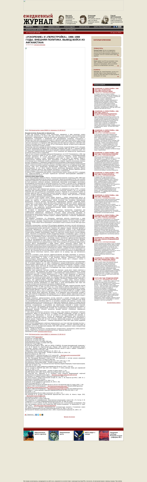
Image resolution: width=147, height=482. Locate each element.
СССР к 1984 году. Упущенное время (106, 278)
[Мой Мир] (42, 414)
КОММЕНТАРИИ (53, 27)
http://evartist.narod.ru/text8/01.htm (36, 396)
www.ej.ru (29, 26)
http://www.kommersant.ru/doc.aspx (57, 386)
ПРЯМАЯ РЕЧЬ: (98, 48)
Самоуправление (54, 29)
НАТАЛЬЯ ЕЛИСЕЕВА (39, 44)
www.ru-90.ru (38, 337)
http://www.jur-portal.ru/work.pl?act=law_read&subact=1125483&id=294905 (47, 387)
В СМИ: (96, 59)
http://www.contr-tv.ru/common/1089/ (70, 355)
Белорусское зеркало (34, 29)
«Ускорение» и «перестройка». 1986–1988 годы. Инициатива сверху (106, 258)
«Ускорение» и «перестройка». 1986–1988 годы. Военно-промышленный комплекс (106, 239)
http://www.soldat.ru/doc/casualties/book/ (45, 405)
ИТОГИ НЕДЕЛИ (69, 27)
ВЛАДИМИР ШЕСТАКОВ (110, 279)
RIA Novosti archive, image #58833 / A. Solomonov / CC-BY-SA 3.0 (47, 130)
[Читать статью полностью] (106, 55)
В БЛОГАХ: (97, 69)
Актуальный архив (33, 33)
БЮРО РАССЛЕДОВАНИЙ (102, 27)
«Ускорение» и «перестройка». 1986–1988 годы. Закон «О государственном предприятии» (106, 113)
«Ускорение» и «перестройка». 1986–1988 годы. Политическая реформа (106, 153)
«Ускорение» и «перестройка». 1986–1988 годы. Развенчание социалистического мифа (106, 90)
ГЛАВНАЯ (41, 27)
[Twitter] (38, 414)
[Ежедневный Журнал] (38, 24)
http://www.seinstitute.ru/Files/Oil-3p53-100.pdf (64, 375)
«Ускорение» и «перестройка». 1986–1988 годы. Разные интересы (106, 173)
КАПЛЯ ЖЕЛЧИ (84, 27)
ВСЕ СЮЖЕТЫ (70, 29)
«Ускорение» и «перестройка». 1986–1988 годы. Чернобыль (106, 196)
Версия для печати (69, 417)
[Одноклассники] (40, 414)
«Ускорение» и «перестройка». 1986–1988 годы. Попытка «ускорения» (106, 216)
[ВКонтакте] (36, 414)
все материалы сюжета (113, 302)
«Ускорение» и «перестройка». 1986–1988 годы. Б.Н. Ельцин (106, 131)
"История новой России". (45, 331)
